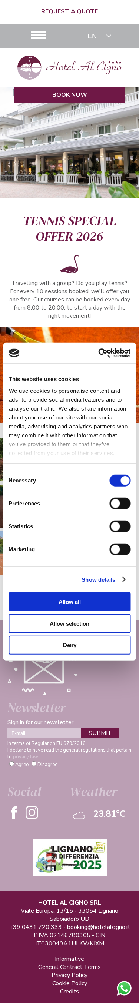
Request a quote (69, 11)
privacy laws (27, 756)
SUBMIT (100, 733)
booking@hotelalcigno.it (98, 927)
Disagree (47, 764)
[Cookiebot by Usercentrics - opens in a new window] (98, 353)
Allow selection (69, 623)
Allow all (70, 602)
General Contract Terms (69, 967)
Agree (22, 764)
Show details (98, 579)
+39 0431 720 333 (35, 927)
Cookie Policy (69, 983)
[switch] (119, 503)
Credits (69, 991)
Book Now (69, 95)
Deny (69, 645)
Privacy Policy (69, 975)
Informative (69, 959)
